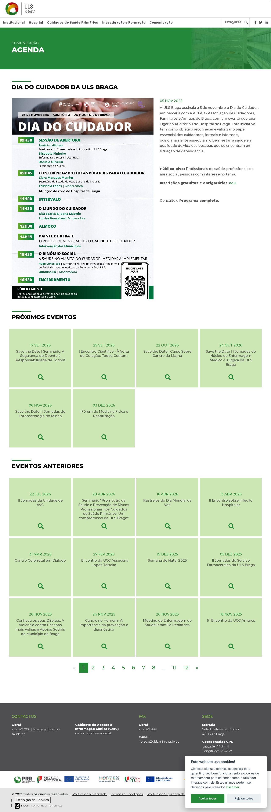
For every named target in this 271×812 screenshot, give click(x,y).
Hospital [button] (36, 22)
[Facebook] (255, 22)
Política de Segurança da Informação (175, 794)
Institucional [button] (14, 22)
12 (186, 668)
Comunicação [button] (161, 22)
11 (174, 668)
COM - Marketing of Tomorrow (41, 805)
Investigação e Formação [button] (123, 22)
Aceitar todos (208, 798)
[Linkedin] (266, 22)
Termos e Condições (127, 794)
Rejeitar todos (244, 798)
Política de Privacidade (89, 794)
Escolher (232, 787)
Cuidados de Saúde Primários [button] (72, 22)
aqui (232, 183)
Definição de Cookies (32, 800)
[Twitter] (260, 22)
